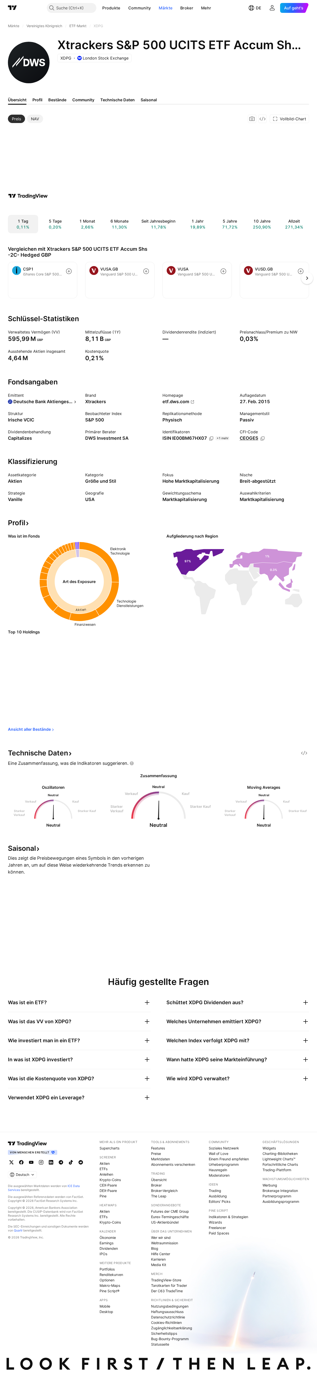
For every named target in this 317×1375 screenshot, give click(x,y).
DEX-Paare (108, 1190)
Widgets (269, 1148)
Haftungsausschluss (167, 1312)
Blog (154, 1248)
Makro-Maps (110, 1285)
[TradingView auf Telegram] (60, 1162)
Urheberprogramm (224, 1164)
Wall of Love (218, 1153)
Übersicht (159, 1180)
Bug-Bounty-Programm (170, 1339)
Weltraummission (164, 1243)
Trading (215, 1190)
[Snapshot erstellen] (252, 119)
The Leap (158, 1196)
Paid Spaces (219, 1233)
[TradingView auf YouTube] (31, 1162)
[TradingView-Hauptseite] (27, 1143)
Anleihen (106, 1174)
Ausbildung (218, 1196)
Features (158, 1148)
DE (258, 7)
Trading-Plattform (277, 1170)
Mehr (206, 7)
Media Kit (158, 1265)
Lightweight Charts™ (279, 1159)
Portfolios (107, 1269)
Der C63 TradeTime (167, 1291)
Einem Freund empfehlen (229, 1159)
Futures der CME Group (170, 1211)
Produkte (111, 7)
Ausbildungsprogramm (281, 1201)
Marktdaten (160, 1159)
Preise (156, 1153)
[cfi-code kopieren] (262, 438)
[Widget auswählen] (262, 119)
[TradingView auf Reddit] (80, 1162)
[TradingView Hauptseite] (12, 7)
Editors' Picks (219, 1201)
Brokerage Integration (280, 1190)
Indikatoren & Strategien (228, 1217)
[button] (124, 8)
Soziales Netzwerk (224, 1148)
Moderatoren (219, 1175)
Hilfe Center (160, 1254)
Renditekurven (111, 1274)
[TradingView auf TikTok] (70, 1162)
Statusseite (160, 1344)
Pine (103, 1196)
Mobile (105, 1306)
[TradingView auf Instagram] (41, 1162)
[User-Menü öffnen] (272, 8)
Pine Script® (109, 1291)
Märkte (165, 7)
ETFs (103, 1169)
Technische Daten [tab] (117, 99)
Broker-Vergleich (164, 1190)
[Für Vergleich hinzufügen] (69, 271)
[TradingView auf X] (11, 1162)
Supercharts (109, 1148)
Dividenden (109, 1248)
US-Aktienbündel (165, 1222)
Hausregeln (218, 1170)
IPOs (103, 1254)
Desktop (106, 1312)
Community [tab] (83, 99)
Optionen (107, 1280)
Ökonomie (108, 1237)
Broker (186, 7)
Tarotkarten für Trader (169, 1285)
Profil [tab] (37, 99)
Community (139, 7)
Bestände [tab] (57, 99)
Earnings (106, 1243)
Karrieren (158, 1259)
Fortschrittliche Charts (280, 1164)
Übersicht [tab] (17, 99)
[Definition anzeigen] (63, 332)
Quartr (18, 1230)
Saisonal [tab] (149, 99)
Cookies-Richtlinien (166, 1322)
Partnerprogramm (277, 1196)
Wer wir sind (161, 1237)
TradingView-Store (166, 1280)
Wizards (215, 1222)
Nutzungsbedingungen (169, 1306)
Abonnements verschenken (173, 1164)
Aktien (105, 1163)
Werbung (270, 1185)
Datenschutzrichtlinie (168, 1317)
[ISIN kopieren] (211, 438)
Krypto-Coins (110, 1180)
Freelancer (217, 1228)
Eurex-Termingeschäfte (170, 1217)
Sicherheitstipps (164, 1333)
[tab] (16, 119)
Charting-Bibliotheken (280, 1153)
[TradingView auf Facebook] (21, 1162)
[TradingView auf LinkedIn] (51, 1162)
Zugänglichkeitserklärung (171, 1328)
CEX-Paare (108, 1185)
